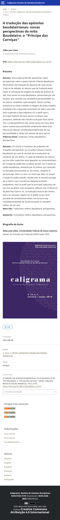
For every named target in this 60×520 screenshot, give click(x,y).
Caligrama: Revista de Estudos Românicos (26, 3)
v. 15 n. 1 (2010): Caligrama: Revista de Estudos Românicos (27, 12)
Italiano (7, 475)
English (7, 462)
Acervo (13, 9)
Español (8, 467)
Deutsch (8, 458)
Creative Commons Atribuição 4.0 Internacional (29, 510)
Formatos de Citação (13, 392)
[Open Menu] (3, 3)
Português (9, 479)
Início (5, 9)
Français (8, 471)
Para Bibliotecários (12, 442)
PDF (8, 327)
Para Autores (9, 438)
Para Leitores (9, 433)
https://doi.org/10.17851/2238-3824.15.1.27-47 (29, 61)
